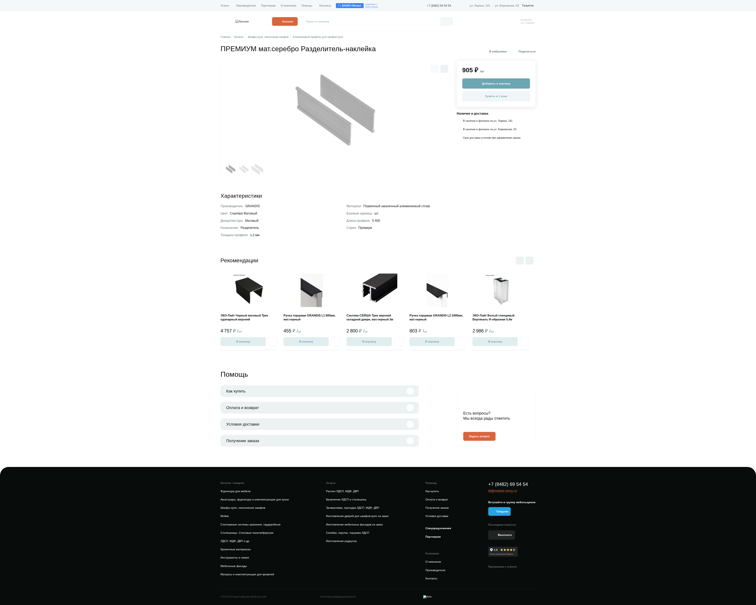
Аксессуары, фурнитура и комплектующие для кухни (254, 499)
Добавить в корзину (496, 83)
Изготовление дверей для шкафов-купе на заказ (357, 516)
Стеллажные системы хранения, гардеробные (250, 524)
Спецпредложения (438, 528)
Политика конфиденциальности (338, 596)
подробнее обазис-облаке (371, 5)
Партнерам (268, 5)
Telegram (502, 511)
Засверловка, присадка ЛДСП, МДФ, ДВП (352, 507)
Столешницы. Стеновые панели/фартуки (246, 532)
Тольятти (528, 5)
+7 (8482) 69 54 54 (439, 5)
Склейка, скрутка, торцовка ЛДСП (347, 532)
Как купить (236, 391)
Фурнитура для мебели (235, 491)
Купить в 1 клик (496, 96)
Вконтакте (505, 534)
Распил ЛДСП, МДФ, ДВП (342, 491)
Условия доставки (242, 424)
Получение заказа (242, 441)
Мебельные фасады (233, 566)
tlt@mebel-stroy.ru (502, 491)
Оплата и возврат (242, 407)
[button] (444, 69)
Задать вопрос (479, 436)
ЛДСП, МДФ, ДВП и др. (235, 541)
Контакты (325, 5)
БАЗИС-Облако (351, 5)
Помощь (306, 5)
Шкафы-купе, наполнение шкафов (268, 36)
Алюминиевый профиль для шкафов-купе (318, 36)
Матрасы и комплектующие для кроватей (247, 574)
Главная (225, 36)
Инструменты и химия (234, 557)
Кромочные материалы (235, 549)
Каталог (239, 36)
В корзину (243, 341)
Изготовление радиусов (341, 541)
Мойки (224, 516)
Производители (246, 5)
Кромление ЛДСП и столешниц (346, 499)
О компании (288, 5)
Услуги (224, 5)
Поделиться (527, 51)
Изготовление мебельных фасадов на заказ (354, 524)
